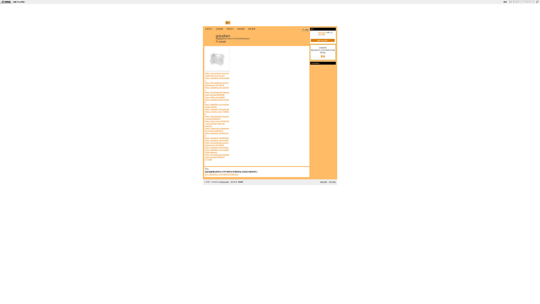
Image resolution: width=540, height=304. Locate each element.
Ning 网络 (321, 34)
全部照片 (208, 28)
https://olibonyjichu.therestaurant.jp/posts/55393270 (217, 129)
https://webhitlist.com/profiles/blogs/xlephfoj (217, 105)
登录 (505, 2)
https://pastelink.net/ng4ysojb (217, 109)
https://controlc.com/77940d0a (217, 112)
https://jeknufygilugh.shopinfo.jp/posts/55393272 (217, 117)
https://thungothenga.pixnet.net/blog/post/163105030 (217, 143)
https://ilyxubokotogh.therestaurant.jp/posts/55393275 (217, 155)
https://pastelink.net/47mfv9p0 (217, 100)
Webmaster (322, 32)
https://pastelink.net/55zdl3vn (217, 138)
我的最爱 (251, 28)
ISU (256, 22)
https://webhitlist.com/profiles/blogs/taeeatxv (217, 151)
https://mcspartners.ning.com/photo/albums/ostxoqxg (217, 74)
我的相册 (241, 28)
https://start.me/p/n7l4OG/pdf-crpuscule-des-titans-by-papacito (217, 123)
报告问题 (323, 182)
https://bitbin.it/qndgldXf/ (215, 97)
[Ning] (6, 2)
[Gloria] (209, 42)
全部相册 (219, 28)
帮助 (251, 22)
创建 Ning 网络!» (322, 40)
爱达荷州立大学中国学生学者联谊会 (242, 7)
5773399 (208, 159)
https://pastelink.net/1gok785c (217, 88)
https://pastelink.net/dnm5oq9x (217, 79)
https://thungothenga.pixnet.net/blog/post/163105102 (217, 83)
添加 (306, 29)
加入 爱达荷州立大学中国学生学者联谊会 (221, 174)
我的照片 (230, 28)
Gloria (220, 38)
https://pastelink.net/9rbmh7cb (217, 134)
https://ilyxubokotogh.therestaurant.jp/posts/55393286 (217, 93)
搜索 (537, 2)
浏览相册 (222, 41)
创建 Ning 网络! (19, 2)
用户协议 (332, 182)
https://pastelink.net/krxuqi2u (217, 140)
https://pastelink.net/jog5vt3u (217, 147)
